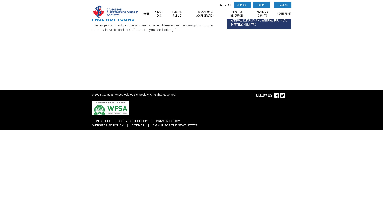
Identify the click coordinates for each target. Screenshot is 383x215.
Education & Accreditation (205, 14)
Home (146, 14)
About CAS (159, 14)
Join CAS (242, 5)
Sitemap (138, 125)
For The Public (177, 14)
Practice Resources (236, 14)
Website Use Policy (108, 125)
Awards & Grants (262, 14)
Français (283, 5)
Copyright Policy (133, 121)
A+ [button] (229, 5)
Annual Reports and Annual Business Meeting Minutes (259, 22)
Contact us (101, 121)
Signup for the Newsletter (175, 125)
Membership (283, 14)
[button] (221, 4)
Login (261, 5)
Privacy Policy (168, 121)
